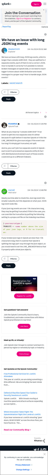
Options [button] (44, 27)
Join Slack (24, 326)
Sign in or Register (23, 18)
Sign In (36, 4)
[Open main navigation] (44, 4)
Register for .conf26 (24, 296)
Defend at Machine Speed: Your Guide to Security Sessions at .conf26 (20, 394)
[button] (45, 34)
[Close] (44, 454)
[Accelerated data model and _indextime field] (41, 112)
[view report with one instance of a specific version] (46, 112)
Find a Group (24, 354)
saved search (16, 83)
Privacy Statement (22, 465)
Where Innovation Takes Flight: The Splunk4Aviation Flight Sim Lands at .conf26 (22, 413)
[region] (24, 463)
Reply (8, 99)
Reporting (6, 26)
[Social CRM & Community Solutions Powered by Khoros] (39, 440)
